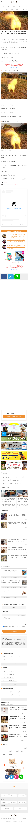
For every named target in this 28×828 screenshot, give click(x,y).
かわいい (16, 477)
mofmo (14, 1)
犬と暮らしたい (22, 795)
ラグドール (15, 692)
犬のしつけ (4, 795)
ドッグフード (5, 748)
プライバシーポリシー (16, 818)
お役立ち (8, 6)
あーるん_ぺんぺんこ (7, 477)
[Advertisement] (14, 344)
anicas (5, 182)
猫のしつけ (4, 802)
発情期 (10, 754)
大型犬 (10, 483)
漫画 (20, 6)
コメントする (14, 631)
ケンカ (4, 751)
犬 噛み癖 (20, 808)
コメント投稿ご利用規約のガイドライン (13, 626)
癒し (14, 6)
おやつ (13, 748)
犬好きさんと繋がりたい (17, 480)
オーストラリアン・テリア (8, 677)
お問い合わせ (4, 818)
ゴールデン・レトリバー (20, 483)
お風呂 (4, 754)
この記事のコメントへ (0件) (14, 416)
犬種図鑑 (14, 684)
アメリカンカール (6, 695)
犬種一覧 (14, 663)
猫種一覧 (14, 698)
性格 (25, 748)
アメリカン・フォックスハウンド (9, 680)
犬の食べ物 (13, 795)
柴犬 (11, 660)
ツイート (10, 277)
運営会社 (24, 818)
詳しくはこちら (14, 67)
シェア (3, 277)
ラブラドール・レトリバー (8, 656)
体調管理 (16, 751)
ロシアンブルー (6, 692)
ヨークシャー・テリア (19, 660)
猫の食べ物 (13, 802)
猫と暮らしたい (22, 802)
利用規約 (9, 818)
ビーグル (19, 656)
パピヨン (4, 660)
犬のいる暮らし (6, 480)
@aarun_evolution (13, 184)
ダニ (22, 751)
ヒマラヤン (22, 692)
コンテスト (25, 6)
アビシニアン (16, 695)
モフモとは (13, 819)
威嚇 (10, 751)
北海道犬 (4, 671)
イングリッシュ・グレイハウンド (9, 674)
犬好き (4, 483)
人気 (3, 6)
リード (19, 748)
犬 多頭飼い (7, 808)
